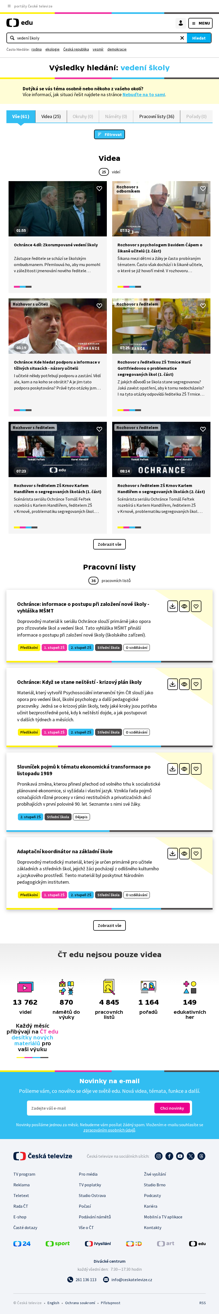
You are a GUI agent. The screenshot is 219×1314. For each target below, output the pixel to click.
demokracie (117, 49)
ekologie (52, 49)
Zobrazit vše (109, 544)
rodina (37, 49)
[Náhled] (184, 606)
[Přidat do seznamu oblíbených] (99, 188)
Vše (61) (20, 116)
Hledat (199, 38)
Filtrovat (113, 134)
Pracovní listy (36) (156, 116)
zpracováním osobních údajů (109, 1130)
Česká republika (76, 49)
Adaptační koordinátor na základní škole (65, 851)
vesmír (98, 49)
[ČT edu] (19, 25)
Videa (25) (51, 116)
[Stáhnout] (172, 606)
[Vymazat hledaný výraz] (182, 38)
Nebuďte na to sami (144, 94)
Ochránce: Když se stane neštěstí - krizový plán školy (79, 682)
